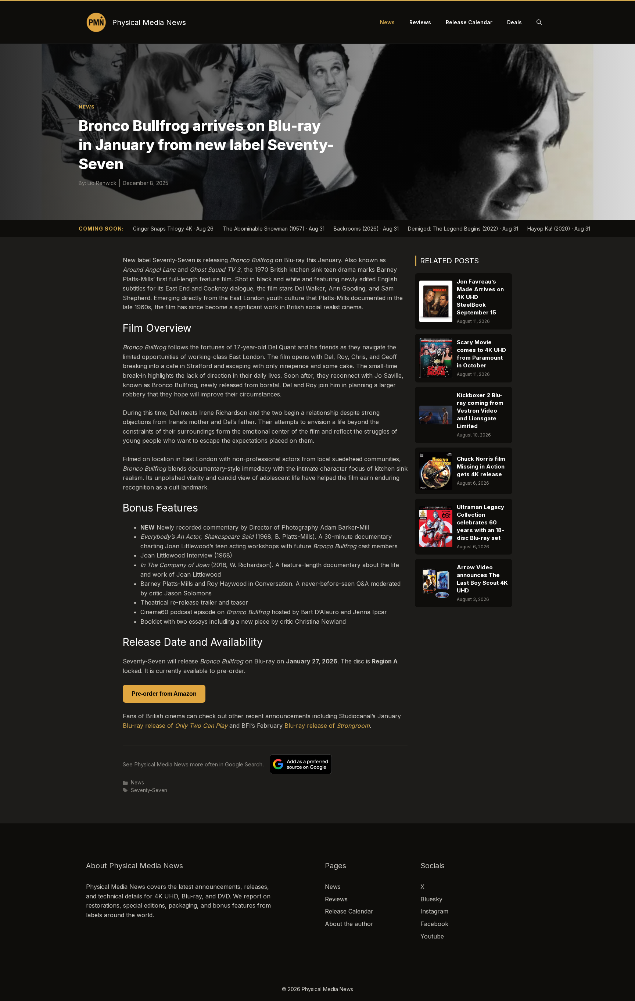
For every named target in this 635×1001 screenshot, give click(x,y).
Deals (514, 22)
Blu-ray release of (175, 725)
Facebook (434, 923)
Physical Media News (149, 22)
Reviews (420, 22)
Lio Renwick (101, 183)
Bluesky (431, 899)
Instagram (434, 911)
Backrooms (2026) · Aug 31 (366, 228)
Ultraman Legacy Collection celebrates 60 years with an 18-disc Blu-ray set (480, 522)
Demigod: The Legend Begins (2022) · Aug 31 (463, 228)
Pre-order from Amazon (164, 694)
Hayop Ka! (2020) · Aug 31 (558, 228)
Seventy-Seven (149, 790)
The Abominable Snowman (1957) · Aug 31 (273, 228)
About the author (349, 923)
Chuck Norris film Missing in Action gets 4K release (481, 466)
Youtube (432, 936)
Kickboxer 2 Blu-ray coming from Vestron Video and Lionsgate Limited (480, 411)
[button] (539, 22)
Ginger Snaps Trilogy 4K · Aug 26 (173, 228)
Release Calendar (469, 22)
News (387, 22)
